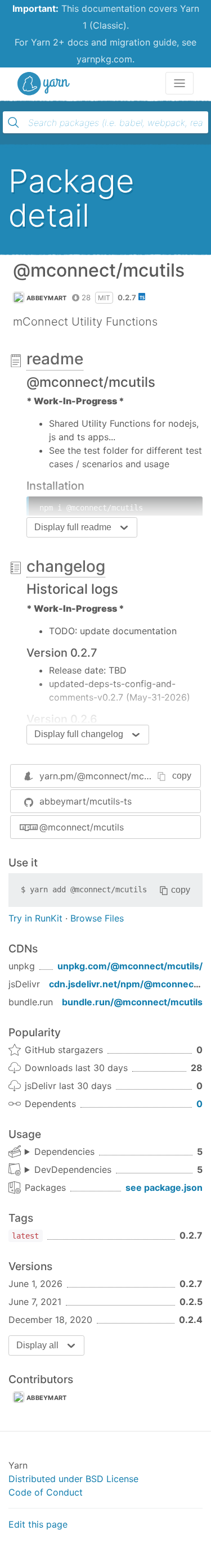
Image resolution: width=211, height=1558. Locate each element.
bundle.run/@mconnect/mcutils (132, 1002)
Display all (37, 1345)
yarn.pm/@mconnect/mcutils (100, 776)
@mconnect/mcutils (81, 827)
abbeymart (46, 298)
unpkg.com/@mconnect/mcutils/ (130, 966)
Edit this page (38, 1524)
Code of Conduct (45, 1492)
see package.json (164, 1187)
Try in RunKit (35, 918)
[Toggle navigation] (179, 83)
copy (181, 775)
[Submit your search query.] (14, 123)
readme (54, 358)
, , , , (60, 1152)
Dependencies (64, 1151)
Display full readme (72, 527)
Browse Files (97, 918)
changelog (65, 566)
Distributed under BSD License (73, 1478)
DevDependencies (72, 1169)
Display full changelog (78, 734)
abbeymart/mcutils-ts (85, 801)
